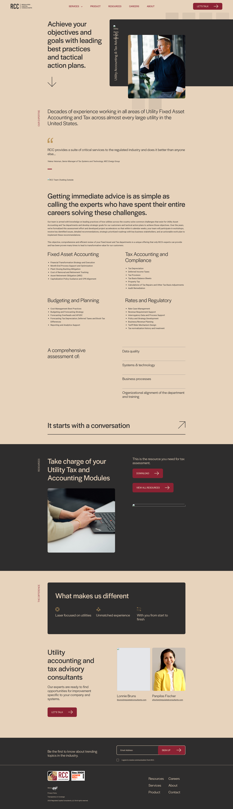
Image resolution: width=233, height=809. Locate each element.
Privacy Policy (52, 793)
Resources (114, 6)
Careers (134, 6)
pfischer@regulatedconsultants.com (167, 699)
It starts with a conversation (89, 425)
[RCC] (21, 6)
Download (142, 473)
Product (95, 6)
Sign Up (166, 750)
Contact (174, 791)
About (150, 6)
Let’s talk (202, 6)
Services (74, 6)
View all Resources (148, 487)
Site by (50, 788)
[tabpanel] (116, 150)
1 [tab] (50, 169)
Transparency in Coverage (56, 797)
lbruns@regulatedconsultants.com (131, 699)
